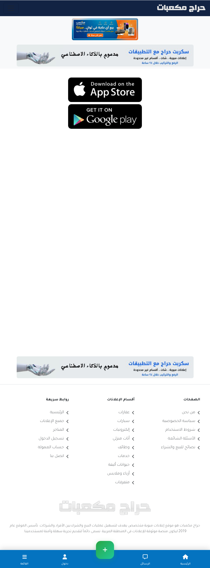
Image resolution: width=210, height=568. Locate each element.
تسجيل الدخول (51, 439)
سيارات (123, 421)
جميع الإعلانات (52, 421)
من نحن (188, 412)
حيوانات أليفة (119, 465)
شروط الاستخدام (180, 430)
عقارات (124, 412)
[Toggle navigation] (11, 8)
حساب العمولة (51, 447)
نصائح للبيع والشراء (178, 447)
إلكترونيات (121, 430)
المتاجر (58, 430)
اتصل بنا (57, 456)
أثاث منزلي (121, 439)
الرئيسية (57, 412)
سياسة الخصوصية (178, 421)
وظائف (124, 447)
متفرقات (122, 482)
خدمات (124, 456)
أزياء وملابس (118, 474)
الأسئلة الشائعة (181, 439)
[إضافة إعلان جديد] (105, 550)
